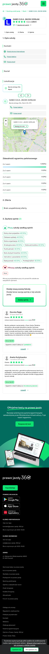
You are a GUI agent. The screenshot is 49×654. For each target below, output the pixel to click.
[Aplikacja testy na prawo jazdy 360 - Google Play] (24, 499)
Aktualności (7, 595)
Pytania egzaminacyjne (11, 628)
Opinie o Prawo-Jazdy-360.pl (13, 632)
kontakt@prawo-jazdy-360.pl (13, 526)
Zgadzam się (16, 649)
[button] (24, 132)
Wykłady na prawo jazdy (11, 574)
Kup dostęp (10, 488)
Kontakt (5, 618)
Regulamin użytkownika (11, 611)
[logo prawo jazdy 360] (15, 3)
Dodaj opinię (23, 300)
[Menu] (43, 3)
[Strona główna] (3, 11)
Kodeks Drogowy (8, 591)
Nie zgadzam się (31, 649)
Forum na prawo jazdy (10, 599)
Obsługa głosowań (9, 625)
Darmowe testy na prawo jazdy (13, 567)
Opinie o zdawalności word (12, 585)
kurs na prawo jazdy (9, 570)
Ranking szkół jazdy (9, 581)
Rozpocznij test (24, 424)
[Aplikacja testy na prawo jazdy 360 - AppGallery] (24, 512)
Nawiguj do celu (20, 126)
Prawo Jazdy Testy (9, 636)
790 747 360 (7, 523)
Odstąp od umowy (9, 607)
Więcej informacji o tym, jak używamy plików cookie (30, 644)
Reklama (6, 622)
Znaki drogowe (8, 588)
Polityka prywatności (10, 614)
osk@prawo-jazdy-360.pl (11, 543)
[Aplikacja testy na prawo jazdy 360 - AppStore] (24, 506)
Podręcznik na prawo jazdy (12, 577)
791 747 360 (7, 540)
